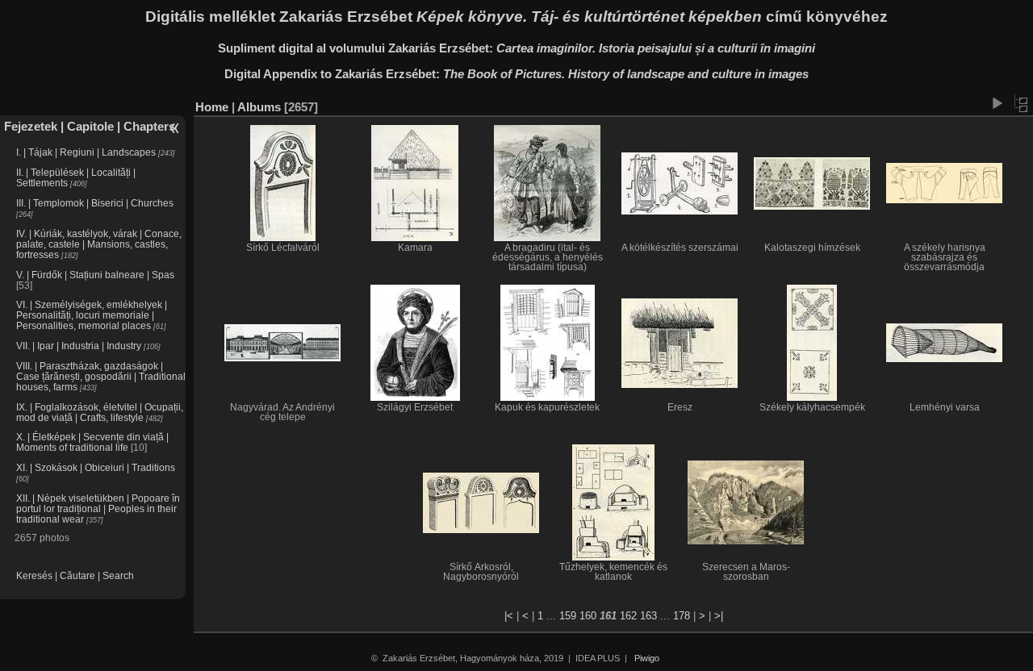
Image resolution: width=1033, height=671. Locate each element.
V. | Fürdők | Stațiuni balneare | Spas (95, 274)
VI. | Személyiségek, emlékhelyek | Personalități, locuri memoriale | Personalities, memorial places (91, 315)
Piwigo (646, 658)
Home (211, 107)
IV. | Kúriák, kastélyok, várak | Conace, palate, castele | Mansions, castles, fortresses (99, 244)
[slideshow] (996, 103)
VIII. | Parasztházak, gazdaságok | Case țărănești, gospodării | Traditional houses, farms (101, 376)
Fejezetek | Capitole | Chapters (89, 126)
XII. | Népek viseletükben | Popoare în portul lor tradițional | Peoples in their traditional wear (98, 508)
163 (648, 616)
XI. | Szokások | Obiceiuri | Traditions (95, 467)
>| (718, 616)
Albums (259, 107)
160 (587, 616)
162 (628, 616)
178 (681, 616)
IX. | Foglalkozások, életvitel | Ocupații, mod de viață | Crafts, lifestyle (99, 412)
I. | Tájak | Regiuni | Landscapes (86, 152)
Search (118, 575)
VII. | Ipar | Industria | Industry (78, 345)
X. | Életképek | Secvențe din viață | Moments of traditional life (92, 441)
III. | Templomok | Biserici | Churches (95, 203)
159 (567, 616)
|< (508, 616)
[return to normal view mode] (1020, 103)
